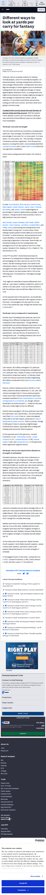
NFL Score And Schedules (10, 788)
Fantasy (4, 765)
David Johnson (18, 207)
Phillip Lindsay (8, 228)
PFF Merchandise (7, 834)
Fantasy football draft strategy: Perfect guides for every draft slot (21, 585)
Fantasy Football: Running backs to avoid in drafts (22, 618)
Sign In (41, 9)
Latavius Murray (21, 439)
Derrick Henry (35, 204)
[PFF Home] (8, 10)
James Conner (19, 210)
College (3, 771)
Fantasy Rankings (7, 804)
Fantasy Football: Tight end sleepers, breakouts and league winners (23, 595)
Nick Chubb (29, 222)
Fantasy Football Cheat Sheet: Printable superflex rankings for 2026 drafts (22, 635)
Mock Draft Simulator (8, 810)
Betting (3, 763)
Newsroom (4, 751)
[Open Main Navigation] (2, 10)
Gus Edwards (14, 204)
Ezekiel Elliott (35, 225)
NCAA (3, 4)
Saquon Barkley (18, 222)
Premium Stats (6, 794)
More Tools (23, 713)
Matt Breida (7, 222)
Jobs (2, 748)
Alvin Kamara (25, 204)
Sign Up (23, 733)
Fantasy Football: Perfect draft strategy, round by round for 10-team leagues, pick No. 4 (22, 613)
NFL (3, 2)
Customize (22, 890)
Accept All (23, 883)
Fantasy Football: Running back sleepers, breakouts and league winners (23, 623)
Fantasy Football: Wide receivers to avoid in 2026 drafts (24, 590)
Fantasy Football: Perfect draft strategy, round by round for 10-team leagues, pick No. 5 (22, 607)
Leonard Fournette (10, 146)
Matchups (4, 799)
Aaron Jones (29, 207)
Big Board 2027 (6, 807)
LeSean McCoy (22, 442)
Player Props (5, 783)
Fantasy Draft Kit (7, 802)
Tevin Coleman (14, 225)
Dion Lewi (14, 416)
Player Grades (5, 791)
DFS (2, 768)
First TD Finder (6, 786)
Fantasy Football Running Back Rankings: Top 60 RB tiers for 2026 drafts (22, 629)
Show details (35, 876)
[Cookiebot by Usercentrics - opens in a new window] (35, 840)
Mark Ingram (7, 207)
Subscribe (4, 829)
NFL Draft (4, 773)
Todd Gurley (21, 437)
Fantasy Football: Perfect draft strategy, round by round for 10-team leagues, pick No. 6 (22, 601)
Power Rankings (6, 796)
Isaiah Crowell (30, 146)
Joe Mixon (25, 225)
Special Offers (6, 831)
